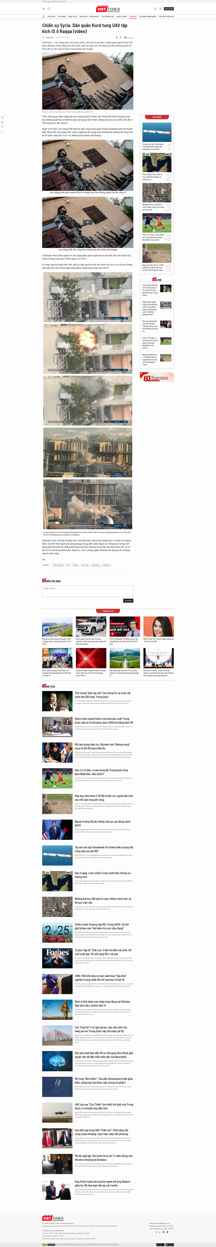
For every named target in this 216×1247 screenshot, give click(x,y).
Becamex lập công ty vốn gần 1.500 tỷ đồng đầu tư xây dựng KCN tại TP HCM (56, 641)
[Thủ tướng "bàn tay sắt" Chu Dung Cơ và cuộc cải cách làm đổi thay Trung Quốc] (165, 288)
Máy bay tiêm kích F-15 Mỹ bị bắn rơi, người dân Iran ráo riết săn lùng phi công (153, 267)
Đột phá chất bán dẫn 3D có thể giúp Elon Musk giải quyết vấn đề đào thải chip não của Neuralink (104, 1054)
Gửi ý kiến (128, 600)
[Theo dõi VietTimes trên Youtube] (163, 1232)
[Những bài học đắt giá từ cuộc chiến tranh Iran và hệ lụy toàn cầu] (156, 192)
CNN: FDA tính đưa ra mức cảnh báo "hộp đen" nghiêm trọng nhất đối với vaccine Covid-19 (101, 977)
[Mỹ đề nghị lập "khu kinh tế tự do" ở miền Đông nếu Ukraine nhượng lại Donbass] (57, 1164)
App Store (160, 1244)
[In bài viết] (120, 37)
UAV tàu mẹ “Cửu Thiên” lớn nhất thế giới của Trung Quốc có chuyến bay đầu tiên (104, 1106)
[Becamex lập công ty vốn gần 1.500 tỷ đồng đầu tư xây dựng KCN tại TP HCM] (57, 626)
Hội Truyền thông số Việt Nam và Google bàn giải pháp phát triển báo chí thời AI (56, 673)
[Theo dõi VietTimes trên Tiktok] (167, 1232)
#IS (68, 565)
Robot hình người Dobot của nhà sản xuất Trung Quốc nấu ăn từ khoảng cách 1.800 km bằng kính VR (149, 308)
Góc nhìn (62, 17)
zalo (160, 1232)
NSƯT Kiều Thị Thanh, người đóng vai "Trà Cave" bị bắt (158, 640)
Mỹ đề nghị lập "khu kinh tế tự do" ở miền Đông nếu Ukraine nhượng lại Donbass (104, 1157)
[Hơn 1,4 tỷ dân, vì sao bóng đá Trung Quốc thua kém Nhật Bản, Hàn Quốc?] (156, 223)
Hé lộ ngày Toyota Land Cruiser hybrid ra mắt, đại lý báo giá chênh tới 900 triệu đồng (91, 641)
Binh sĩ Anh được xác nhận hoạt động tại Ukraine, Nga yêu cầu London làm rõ (103, 1003)
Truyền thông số (166, 17)
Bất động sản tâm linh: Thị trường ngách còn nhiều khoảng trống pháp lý (124, 673)
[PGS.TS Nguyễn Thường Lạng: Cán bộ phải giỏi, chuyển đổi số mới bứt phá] (125, 626)
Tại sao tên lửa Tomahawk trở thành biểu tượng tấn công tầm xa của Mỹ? (152, 146)
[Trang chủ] (43, 16)
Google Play (170, 1244)
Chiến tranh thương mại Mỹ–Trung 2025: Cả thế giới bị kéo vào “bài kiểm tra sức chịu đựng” (102, 926)
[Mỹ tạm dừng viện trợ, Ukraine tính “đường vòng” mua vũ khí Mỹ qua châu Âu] (165, 324)
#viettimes (106, 565)
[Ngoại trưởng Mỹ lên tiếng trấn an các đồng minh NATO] (57, 830)
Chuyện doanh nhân (147, 17)
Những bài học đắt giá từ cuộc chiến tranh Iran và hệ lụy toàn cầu (153, 207)
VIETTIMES (108, 8)
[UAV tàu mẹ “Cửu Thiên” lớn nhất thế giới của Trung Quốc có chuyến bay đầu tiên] (57, 1112)
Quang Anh (49, 37)
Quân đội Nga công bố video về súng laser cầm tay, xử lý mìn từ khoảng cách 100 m (90, 673)
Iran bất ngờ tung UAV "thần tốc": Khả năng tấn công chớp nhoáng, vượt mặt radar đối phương (101, 1132)
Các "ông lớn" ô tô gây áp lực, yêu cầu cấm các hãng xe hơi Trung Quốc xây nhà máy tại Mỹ (101, 1029)
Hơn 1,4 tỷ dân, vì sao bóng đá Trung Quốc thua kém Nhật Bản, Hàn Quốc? (153, 237)
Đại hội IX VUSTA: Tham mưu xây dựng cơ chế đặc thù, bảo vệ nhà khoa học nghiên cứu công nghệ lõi (158, 673)
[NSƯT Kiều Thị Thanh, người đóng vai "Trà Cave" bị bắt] (158, 626)
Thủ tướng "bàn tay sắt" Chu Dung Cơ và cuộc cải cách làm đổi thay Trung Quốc (150, 290)
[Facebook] (117, 37)
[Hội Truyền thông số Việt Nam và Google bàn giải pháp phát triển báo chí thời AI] (57, 658)
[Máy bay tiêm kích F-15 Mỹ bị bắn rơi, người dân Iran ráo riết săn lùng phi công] (156, 253)
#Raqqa (75, 565)
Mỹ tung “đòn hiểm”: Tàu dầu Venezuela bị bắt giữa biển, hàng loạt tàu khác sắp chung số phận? (104, 1080)
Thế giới (133, 17)
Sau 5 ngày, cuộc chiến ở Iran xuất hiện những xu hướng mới (152, 177)
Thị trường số (107, 17)
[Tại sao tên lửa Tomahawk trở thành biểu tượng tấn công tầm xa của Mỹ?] (156, 132)
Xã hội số (51, 17)
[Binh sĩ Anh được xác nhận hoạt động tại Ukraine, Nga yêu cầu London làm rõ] (57, 1010)
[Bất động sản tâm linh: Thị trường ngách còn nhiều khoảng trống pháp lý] (125, 658)
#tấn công (85, 565)
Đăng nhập (169, 9)
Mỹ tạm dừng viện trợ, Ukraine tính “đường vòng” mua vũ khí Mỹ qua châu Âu (150, 326)
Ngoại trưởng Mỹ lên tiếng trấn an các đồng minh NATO (102, 823)
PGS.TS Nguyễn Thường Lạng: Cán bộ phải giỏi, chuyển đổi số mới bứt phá (124, 641)
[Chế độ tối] (160, 8)
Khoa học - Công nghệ (89, 17)
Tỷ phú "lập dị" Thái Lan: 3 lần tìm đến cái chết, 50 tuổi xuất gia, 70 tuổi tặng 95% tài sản (103, 952)
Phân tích (49, 686)
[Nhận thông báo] (155, 8)
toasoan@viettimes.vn (161, 1223)
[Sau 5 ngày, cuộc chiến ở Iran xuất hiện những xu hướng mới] (156, 162)
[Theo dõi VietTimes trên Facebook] (156, 1232)
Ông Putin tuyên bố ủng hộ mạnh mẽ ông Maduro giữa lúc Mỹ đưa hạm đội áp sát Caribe (102, 1183)
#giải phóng (96, 565)
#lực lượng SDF (59, 565)
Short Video (121, 17)
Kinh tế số (72, 17)
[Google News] (128, 37)
